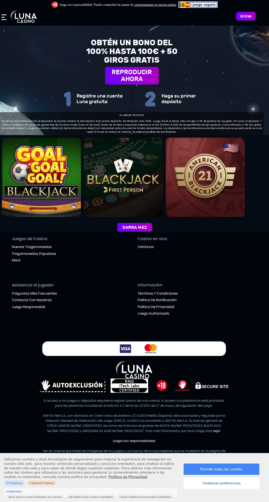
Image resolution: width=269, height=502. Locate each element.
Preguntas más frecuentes (34, 293)
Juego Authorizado (153, 313)
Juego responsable (28, 306)
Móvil (16, 260)
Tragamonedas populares (34, 253)
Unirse (246, 16)
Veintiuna (146, 246)
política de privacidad (156, 306)
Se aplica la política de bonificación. (154, 131)
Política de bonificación (157, 299)
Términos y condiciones (158, 293)
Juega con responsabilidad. (134, 441)
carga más (134, 227)
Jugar (41, 155)
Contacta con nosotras (32, 299)
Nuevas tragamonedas (32, 246)
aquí (216, 431)
